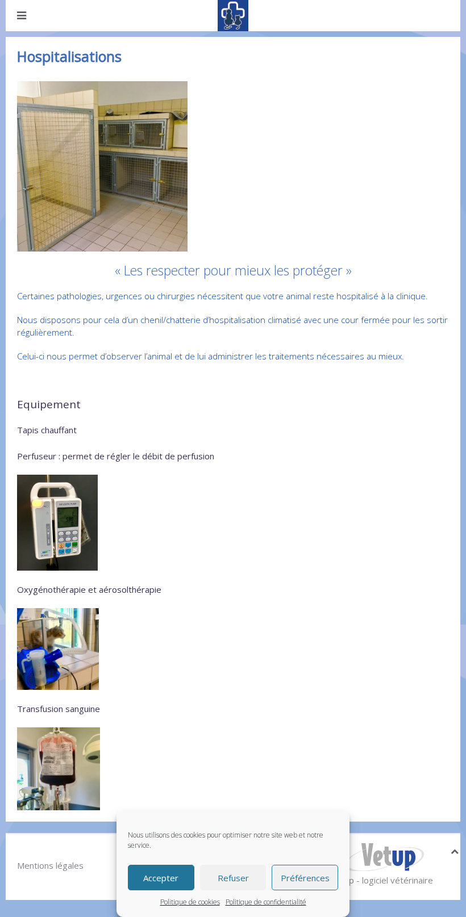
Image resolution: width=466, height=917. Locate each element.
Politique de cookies (190, 902)
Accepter (160, 877)
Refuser (233, 877)
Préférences (305, 877)
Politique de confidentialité (266, 902)
